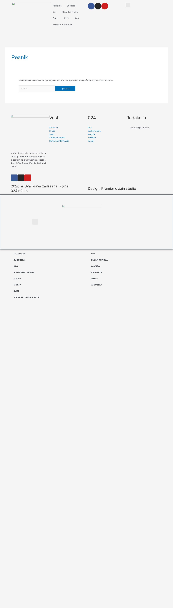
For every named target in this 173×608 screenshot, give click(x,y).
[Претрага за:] (37, 88)
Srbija (66, 18)
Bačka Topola (99, 260)
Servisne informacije (62, 24)
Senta (94, 278)
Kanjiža (95, 266)
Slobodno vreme (70, 12)
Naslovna (57, 5)
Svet (76, 18)
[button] (128, 5)
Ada (93, 253)
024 (54, 12)
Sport (55, 18)
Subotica (71, 5)
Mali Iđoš (96, 272)
